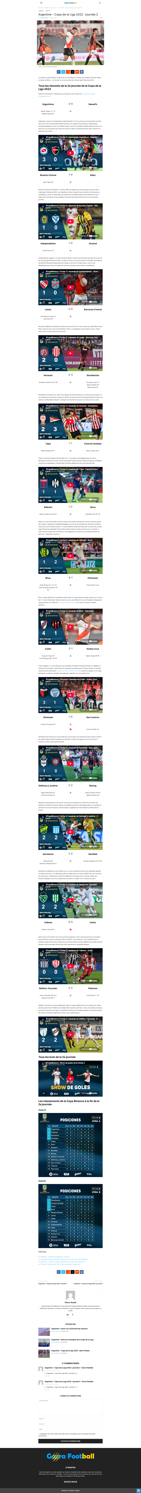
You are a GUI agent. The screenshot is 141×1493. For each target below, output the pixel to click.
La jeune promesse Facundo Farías (69, 671)
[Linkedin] (68, 1315)
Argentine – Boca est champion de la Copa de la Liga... (73, 1340)
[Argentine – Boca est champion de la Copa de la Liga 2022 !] (44, 1343)
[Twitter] (63, 72)
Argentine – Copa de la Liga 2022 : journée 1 (55, 1257)
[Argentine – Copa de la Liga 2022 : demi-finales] (44, 1354)
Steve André (44, 18)
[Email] (73, 72)
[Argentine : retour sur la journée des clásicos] (44, 1332)
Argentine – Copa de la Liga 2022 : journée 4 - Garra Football (69, 1381)
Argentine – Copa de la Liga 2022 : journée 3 (88, 1283)
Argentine (46, 7)
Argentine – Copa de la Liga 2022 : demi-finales (70, 1351)
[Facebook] (59, 72)
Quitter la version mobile (70, 1490)
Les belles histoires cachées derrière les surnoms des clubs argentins (64, 1259)
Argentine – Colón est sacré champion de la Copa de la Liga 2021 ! (62, 1262)
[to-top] (139, 1490)
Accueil (40, 7)
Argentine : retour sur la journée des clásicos (69, 1329)
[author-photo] (70, 1300)
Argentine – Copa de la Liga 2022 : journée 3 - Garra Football (69, 1368)
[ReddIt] (68, 72)
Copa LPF (54, 7)
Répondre (47, 1376)
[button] (41, 3)
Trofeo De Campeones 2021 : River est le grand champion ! (60, 1264)
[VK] (82, 72)
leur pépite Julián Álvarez (66, 602)
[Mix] (77, 72)
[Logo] (70, 1462)
